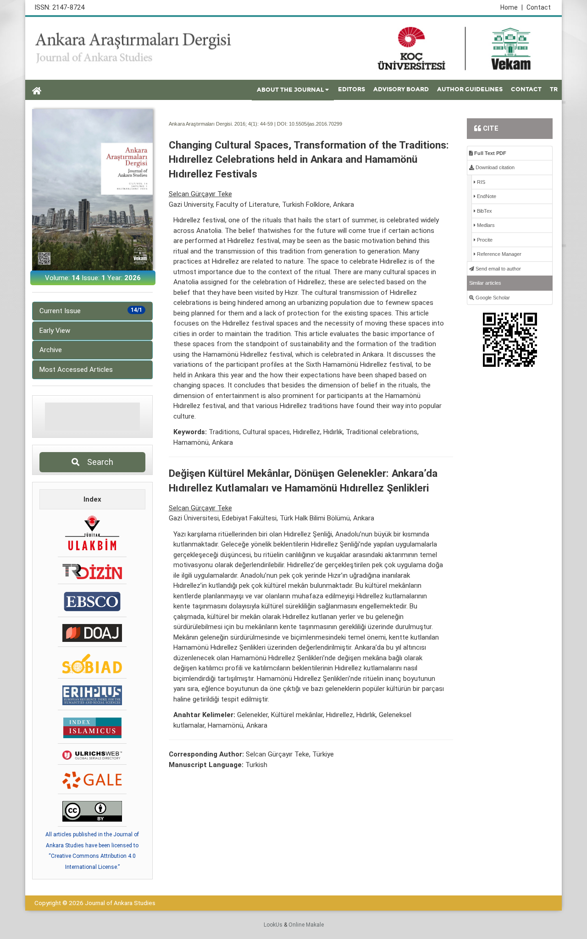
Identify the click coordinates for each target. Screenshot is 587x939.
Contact (538, 7)
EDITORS (351, 89)
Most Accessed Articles (76, 369)
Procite (484, 240)
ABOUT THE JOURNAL (290, 90)
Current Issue (90, 311)
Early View (54, 330)
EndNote (486, 196)
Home (511, 7)
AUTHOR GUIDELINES (470, 89)
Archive (50, 350)
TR (554, 89)
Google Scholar (492, 297)
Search (97, 462)
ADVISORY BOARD (401, 89)
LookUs (273, 925)
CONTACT (526, 89)
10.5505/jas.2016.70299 (315, 124)
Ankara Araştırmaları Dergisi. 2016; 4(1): (214, 124)
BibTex (484, 211)
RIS (480, 182)
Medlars (485, 225)
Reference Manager (498, 254)
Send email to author (497, 268)
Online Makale (306, 925)
